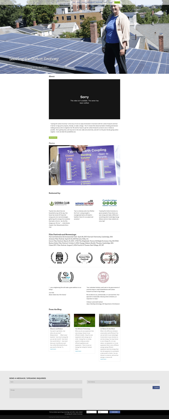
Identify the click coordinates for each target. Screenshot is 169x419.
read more (53, 349)
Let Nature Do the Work (107, 328)
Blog (105, 2)
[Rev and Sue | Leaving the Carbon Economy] (84, 184)
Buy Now (117, 2)
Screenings (99, 2)
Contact (110, 2)
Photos (83, 2)
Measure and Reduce (56, 328)
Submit (156, 387)
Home (74, 2)
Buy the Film (53, 137)
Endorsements (90, 2)
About (78, 2)
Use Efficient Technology (82, 328)
